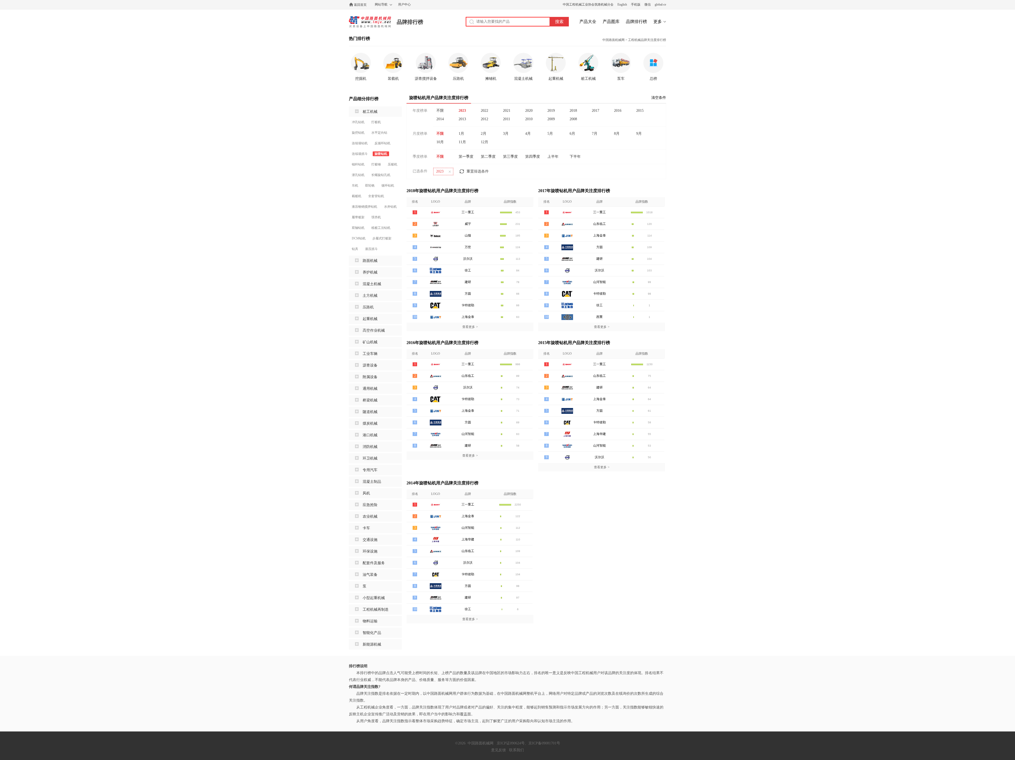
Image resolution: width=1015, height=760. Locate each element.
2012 (484, 119)
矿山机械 (370, 342)
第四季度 (532, 157)
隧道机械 (370, 412)
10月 (440, 142)
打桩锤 (376, 164)
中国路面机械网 (370, 21)
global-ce (660, 4)
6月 (572, 134)
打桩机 (376, 122)
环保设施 (370, 551)
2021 (506, 111)
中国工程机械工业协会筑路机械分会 (588, 4)
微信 (647, 4)
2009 (551, 119)
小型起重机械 (374, 598)
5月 (550, 134)
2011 (506, 119)
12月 (484, 142)
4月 (528, 134)
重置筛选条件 (478, 171)
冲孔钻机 (358, 122)
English (622, 4)
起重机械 (370, 319)
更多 (657, 21)
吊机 (355, 185)
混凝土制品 (372, 482)
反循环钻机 (382, 143)
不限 (440, 111)
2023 (462, 111)
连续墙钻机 (360, 143)
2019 (551, 111)
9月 (639, 134)
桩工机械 (370, 112)
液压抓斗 (371, 249)
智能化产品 (372, 633)
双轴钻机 (358, 228)
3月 (506, 134)
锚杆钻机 (358, 164)
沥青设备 (370, 365)
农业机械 (370, 516)
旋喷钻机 (381, 154)
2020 (529, 111)
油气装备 (370, 575)
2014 (440, 119)
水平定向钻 (379, 133)
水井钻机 (390, 206)
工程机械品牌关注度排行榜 (647, 40)
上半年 (553, 157)
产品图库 (611, 21)
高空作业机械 (374, 330)
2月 (483, 134)
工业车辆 (370, 354)
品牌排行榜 (410, 22)
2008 (573, 119)
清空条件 (658, 98)
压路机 (368, 307)
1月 (461, 134)
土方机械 (370, 296)
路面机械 (370, 261)
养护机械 (370, 272)
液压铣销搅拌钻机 (364, 206)
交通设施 (370, 540)
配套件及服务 (374, 563)
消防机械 (370, 447)
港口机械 (370, 435)
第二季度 (488, 157)
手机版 (635, 4)
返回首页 (360, 5)
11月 (462, 142)
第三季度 (510, 157)
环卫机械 (370, 458)
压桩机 (392, 164)
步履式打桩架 (381, 238)
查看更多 (470, 327)
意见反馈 (498, 750)
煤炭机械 (370, 423)
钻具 (355, 249)
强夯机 (376, 217)
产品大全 (587, 21)
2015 (640, 111)
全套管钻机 (376, 196)
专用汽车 (370, 470)
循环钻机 (387, 185)
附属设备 (370, 377)
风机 (366, 493)
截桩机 (356, 196)
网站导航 (381, 4)
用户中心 (404, 4)
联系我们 (516, 750)
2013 (462, 119)
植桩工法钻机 (380, 228)
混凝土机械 (372, 284)
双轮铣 (370, 185)
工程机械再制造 (376, 609)
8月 (617, 134)
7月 (594, 134)
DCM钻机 (359, 238)
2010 (529, 119)
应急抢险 (370, 505)
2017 (595, 111)
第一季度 (466, 157)
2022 (484, 111)
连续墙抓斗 (360, 154)
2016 (617, 111)
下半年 (575, 157)
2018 (573, 111)
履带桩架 (358, 217)
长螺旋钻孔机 (380, 175)
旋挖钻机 (358, 133)
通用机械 (370, 389)
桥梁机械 (370, 400)
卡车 (366, 528)
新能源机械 (372, 644)
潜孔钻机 (358, 175)
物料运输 (370, 621)
